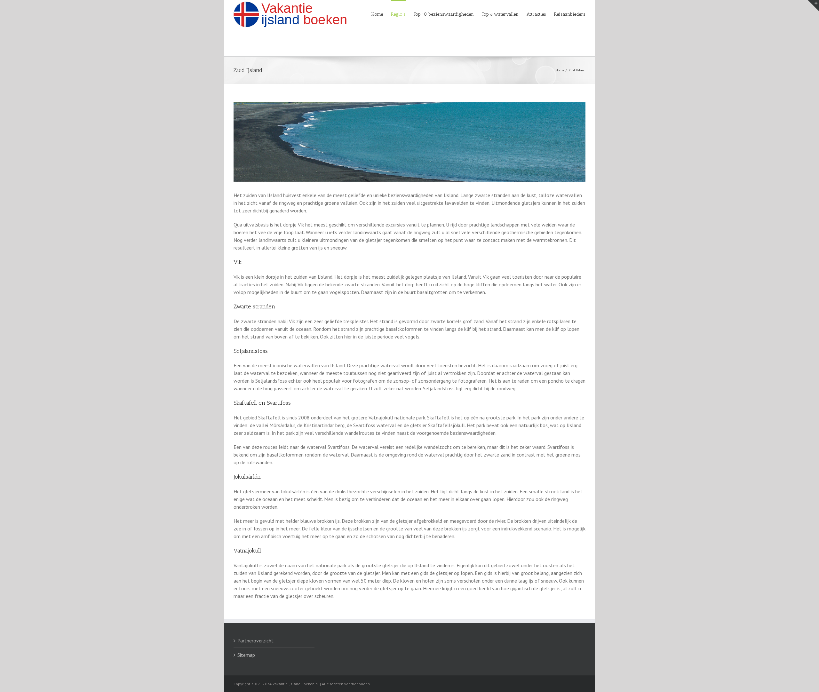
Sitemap (246, 655)
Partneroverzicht (255, 640)
